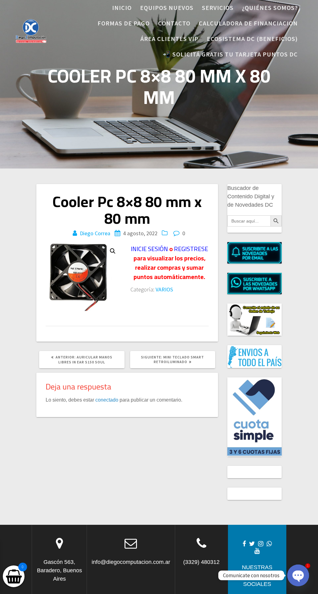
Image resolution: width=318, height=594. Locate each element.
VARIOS (164, 289)
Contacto (174, 23)
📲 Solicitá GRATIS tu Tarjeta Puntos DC (230, 54)
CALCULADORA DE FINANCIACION (248, 23)
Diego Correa (95, 233)
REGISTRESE (191, 248)
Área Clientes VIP (169, 39)
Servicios (218, 7)
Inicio (122, 7)
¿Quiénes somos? (270, 7)
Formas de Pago (124, 23)
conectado (106, 400)
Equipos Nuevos (166, 7)
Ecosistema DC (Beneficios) (252, 39)
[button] (112, 251)
